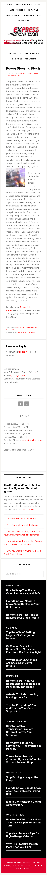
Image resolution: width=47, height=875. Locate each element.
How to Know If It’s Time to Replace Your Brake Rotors (22, 616)
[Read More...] (29, 509)
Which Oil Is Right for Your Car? (21, 519)
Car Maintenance (23, 327)
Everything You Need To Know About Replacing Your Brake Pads (23, 604)
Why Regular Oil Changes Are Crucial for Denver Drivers (21, 662)
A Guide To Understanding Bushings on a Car (22, 696)
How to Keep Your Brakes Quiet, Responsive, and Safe (23, 592)
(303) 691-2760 (17, 375)
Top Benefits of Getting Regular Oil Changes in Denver (20, 635)
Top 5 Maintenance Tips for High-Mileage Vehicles (22, 835)
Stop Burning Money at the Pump (22, 525)
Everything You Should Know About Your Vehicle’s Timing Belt (23, 791)
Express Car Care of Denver (23, 31)
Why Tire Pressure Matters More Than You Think (22, 845)
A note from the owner (32, 440)
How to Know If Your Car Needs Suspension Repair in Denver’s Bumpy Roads (23, 683)
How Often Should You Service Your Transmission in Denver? (23, 745)
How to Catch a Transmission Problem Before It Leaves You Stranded (19, 730)
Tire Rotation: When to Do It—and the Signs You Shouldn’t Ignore (22, 488)
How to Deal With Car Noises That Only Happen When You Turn (23, 822)
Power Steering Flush (26, 332)
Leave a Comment (13, 76)
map (35, 372)
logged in (22, 352)
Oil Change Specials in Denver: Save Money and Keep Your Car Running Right (23, 649)
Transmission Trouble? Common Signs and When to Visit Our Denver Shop (23, 759)
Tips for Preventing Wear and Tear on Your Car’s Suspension (21, 708)
